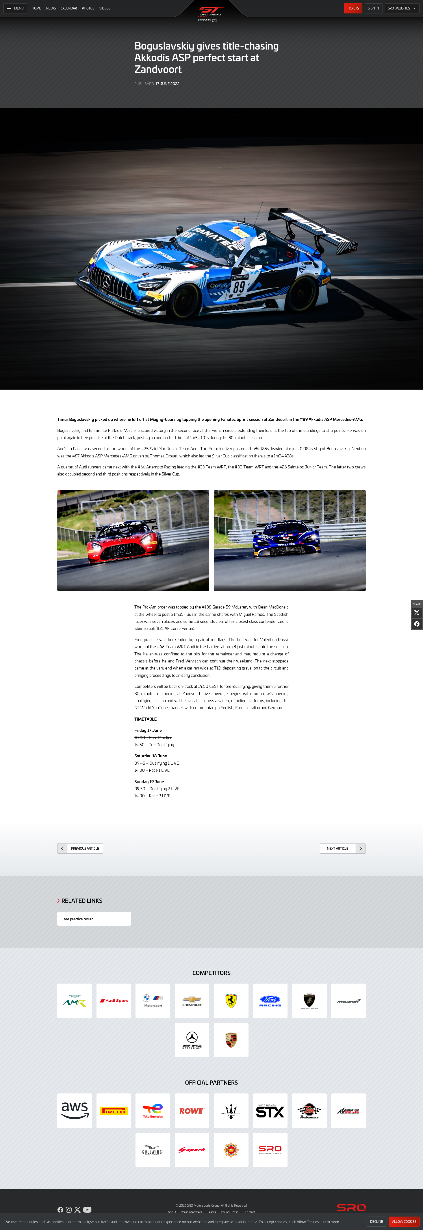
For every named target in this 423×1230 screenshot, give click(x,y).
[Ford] (270, 1001)
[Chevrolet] (192, 1001)
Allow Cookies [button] (404, 1221)
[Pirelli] (113, 1110)
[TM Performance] (309, 1110)
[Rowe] (192, 1110)
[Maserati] (231, 1110)
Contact (250, 1212)
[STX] (270, 1110)
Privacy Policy (230, 1212)
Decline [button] (376, 1221)
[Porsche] (231, 1040)
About (172, 1212)
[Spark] (192, 1150)
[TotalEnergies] (152, 1110)
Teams (211, 1212)
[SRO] (270, 1150)
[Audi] (113, 1001)
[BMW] (152, 1001)
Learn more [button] (330, 1221)
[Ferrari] (231, 1001)
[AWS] (74, 1110)
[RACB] (231, 1150)
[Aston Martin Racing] (74, 1001)
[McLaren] (348, 1001)
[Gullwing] (152, 1150)
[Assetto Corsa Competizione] (348, 1110)
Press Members (191, 1212)
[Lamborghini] (309, 1001)
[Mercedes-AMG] (192, 1040)
